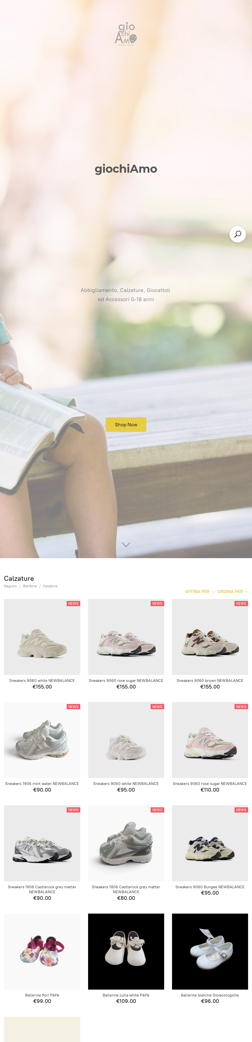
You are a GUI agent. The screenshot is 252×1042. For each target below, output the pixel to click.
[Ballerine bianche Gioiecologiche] (210, 952)
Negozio (10, 586)
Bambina (30, 586)
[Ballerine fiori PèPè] (42, 952)
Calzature (50, 586)
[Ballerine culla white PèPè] (126, 952)
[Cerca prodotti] (237, 234)
